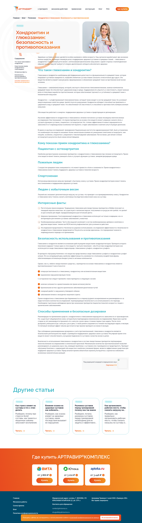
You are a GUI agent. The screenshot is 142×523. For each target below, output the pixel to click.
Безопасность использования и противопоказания (21, 76)
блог (100, 9)
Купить (44, 480)
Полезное (32, 18)
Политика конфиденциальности (25, 513)
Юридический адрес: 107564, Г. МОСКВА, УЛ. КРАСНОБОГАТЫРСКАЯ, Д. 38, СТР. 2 (69, 499)
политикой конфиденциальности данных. (84, 517)
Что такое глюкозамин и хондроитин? (22, 62)
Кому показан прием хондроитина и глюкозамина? (21, 67)
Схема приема (18, 506)
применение (76, 9)
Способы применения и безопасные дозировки (22, 81)
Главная (16, 18)
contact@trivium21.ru (59, 508)
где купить (122, 9)
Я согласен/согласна (110, 517)
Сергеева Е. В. (111, 365)
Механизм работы (20, 502)
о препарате (43, 9)
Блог (24, 18)
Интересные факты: (21, 72)
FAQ (107, 9)
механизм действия (59, 9)
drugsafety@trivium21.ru (61, 512)
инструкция (90, 9)
